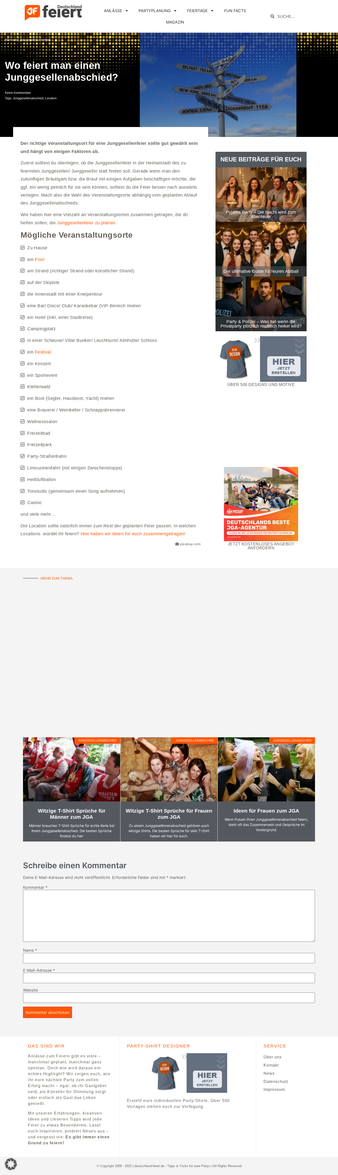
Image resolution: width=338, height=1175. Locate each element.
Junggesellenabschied (35, 40)
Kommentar (35, 887)
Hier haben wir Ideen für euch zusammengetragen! (133, 533)
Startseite (11, 40)
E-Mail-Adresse (39, 970)
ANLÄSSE (113, 10)
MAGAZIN (175, 22)
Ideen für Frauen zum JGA (266, 811)
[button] (11, 1164)
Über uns (273, 1057)
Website (30, 990)
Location (51, 98)
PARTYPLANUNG (155, 10)
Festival (43, 352)
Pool (39, 259)
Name (30, 950)
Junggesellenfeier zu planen (86, 222)
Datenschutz (276, 1081)
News (269, 1073)
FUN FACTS (235, 10)
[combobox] (293, 16)
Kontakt (271, 1065)
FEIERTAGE (197, 10)
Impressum (274, 1089)
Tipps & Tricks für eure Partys (189, 1166)
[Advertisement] (261, 426)
